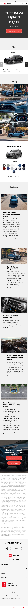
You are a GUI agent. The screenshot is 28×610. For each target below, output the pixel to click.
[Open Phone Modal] (23, 3)
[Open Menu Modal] (2, 3)
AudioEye (18, 598)
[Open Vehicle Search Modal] (4, 608)
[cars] (16, 548)
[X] (11, 548)
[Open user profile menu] (23, 608)
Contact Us (14, 463)
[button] (26, 64)
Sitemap (15, 595)
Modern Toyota (11, 590)
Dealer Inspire (19, 592)
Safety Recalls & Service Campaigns (8, 598)
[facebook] (7, 548)
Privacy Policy (4, 595)
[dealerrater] (20, 548)
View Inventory (14, 31)
